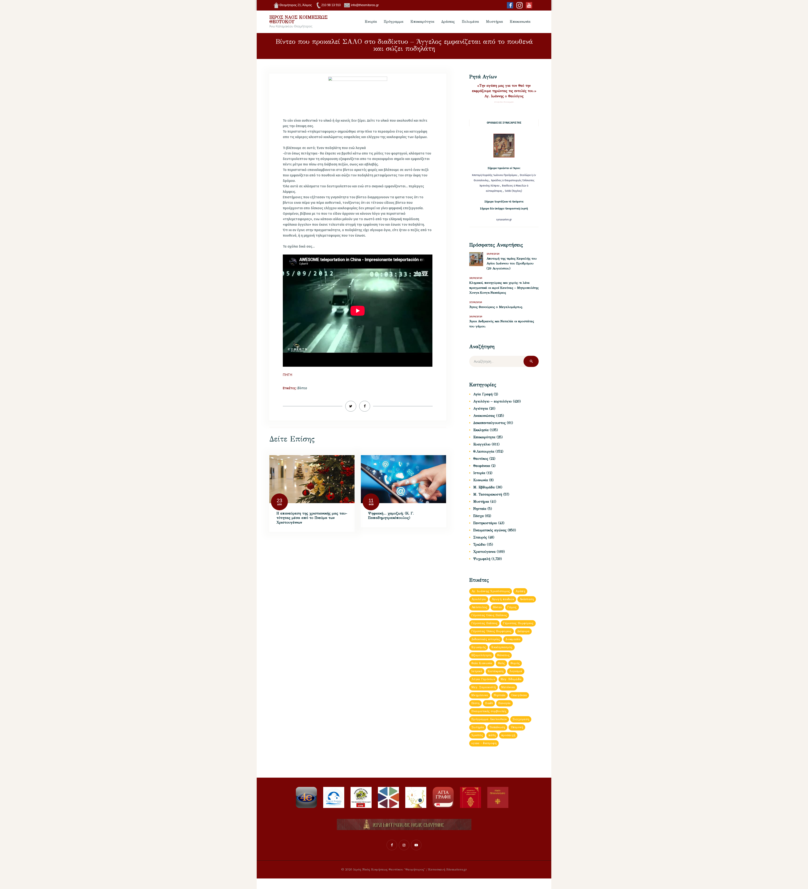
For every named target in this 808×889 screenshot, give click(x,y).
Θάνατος (503, 655)
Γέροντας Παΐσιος (484, 623)
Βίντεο (302, 388)
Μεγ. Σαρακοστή (483, 687)
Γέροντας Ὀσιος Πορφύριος (491, 631)
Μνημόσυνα (479, 695)
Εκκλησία (481, 430)
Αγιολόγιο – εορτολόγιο (492, 401)
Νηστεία (479, 509)
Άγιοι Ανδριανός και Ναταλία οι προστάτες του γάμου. (501, 323)
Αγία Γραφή (483, 394)
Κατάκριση (496, 671)
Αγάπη (520, 591)
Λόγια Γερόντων (483, 679)
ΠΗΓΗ (287, 375)
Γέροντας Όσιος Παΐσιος (489, 615)
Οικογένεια (519, 695)
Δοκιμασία (512, 639)
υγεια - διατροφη (484, 743)
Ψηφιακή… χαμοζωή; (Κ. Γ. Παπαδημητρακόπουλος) (391, 515)
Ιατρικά (476, 671)
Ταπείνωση (497, 727)
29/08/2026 (493, 253)
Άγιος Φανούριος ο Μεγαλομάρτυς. (496, 307)
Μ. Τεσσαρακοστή (487, 494)
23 (279, 500)
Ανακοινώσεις (484, 416)
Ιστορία (479, 473)
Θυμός (515, 663)
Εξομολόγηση (481, 655)
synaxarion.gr (504, 219)
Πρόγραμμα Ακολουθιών (489, 719)
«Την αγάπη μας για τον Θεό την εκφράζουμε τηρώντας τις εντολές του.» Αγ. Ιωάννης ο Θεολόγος (504, 91)
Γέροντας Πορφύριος (518, 623)
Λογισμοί (515, 671)
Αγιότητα (480, 409)
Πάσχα (478, 516)
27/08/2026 (475, 302)
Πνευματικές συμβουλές (488, 711)
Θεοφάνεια (481, 466)
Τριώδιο (479, 544)
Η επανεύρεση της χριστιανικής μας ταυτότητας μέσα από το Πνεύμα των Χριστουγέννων (311, 518)
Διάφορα (523, 631)
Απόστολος (479, 607)
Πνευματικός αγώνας (489, 530)
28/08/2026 (475, 278)
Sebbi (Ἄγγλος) (513, 190)
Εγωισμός (478, 647)
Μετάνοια (508, 687)
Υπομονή (517, 727)
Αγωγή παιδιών (503, 599)
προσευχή (508, 735)
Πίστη (475, 703)
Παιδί (489, 703)
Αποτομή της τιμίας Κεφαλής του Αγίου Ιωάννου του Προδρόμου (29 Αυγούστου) (511, 263)
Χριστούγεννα (484, 552)
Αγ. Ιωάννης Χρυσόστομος (490, 591)
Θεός (501, 663)
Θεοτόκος (480, 459)
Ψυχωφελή (481, 559)
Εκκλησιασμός (501, 647)
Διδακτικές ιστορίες (485, 639)
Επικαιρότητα (484, 437)
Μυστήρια (481, 502)
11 (370, 500)
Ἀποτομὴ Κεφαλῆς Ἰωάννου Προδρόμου (495, 175)
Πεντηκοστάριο (485, 523)
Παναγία (504, 703)
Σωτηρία (477, 727)
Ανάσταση (527, 599)
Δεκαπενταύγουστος (489, 423)
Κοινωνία (480, 480)
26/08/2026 (475, 316)
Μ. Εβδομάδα (484, 487)
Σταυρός (480, 537)
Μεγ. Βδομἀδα (511, 679)
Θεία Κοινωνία (481, 663)
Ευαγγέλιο (481, 444)
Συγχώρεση (520, 719)
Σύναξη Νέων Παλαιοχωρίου (504, 102)
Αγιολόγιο (478, 599)
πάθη (492, 735)
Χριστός (477, 735)
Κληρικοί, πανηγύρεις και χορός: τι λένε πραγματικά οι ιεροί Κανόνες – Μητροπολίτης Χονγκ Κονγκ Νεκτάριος (504, 288)
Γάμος (512, 607)
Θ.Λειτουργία (483, 451)
